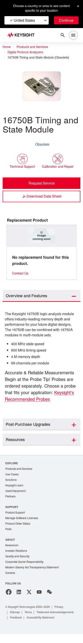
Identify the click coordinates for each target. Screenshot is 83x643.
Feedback (61, 621)
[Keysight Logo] (22, 35)
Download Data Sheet (44, 196)
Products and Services (33, 47)
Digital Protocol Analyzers (27, 52)
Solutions (11, 480)
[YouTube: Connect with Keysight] (39, 595)
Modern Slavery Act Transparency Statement (33, 570)
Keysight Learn (14, 486)
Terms (30, 615)
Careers (10, 576)
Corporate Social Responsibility (25, 565)
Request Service (41, 183)
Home (7, 47)
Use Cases (12, 474)
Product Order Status (18, 525)
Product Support (16, 514)
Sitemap (15, 615)
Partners (10, 497)
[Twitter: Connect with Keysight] (29, 595)
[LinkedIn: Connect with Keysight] (18, 595)
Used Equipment (16, 492)
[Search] (62, 35)
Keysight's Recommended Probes (40, 399)
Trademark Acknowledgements (30, 621)
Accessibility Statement (25, 626)
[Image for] (41, 236)
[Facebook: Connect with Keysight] (8, 595)
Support (12, 508)
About (10, 542)
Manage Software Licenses (22, 519)
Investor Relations (16, 553)
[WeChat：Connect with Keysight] (49, 595)
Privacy (63, 610)
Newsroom (12, 547)
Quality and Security (18, 559)
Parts (8, 531)
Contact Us (21, 273)
